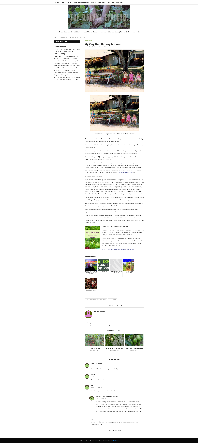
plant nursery (112, 299)
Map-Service (116, 440)
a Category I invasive (125, 172)
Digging (69, 2)
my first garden (121, 163)
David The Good (92, 47)
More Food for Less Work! (106, 2)
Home (55, 37)
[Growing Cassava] (94, 340)
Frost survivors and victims (114, 348)
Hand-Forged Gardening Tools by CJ (85, 2)
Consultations (60, 2)
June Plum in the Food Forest (134, 348)
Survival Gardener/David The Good (107, 396)
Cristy (93, 374)
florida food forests (91, 299)
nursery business (102, 299)
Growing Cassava (95, 348)
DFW (92, 385)
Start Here (119, 2)
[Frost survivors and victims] (114, 340)
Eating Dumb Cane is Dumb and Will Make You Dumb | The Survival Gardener (115, 417)
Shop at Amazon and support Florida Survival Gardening (119, 249)
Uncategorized (63, 37)
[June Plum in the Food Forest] (134, 340)
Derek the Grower (96, 363)
